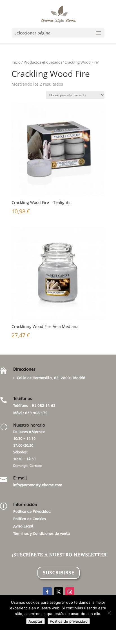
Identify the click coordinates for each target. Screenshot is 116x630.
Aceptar (35, 621)
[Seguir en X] (58, 591)
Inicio (16, 62)
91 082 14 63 (43, 405)
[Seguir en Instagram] (69, 591)
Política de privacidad (69, 621)
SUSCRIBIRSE (58, 572)
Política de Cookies (29, 519)
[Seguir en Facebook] (47, 591)
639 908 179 (36, 413)
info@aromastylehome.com (37, 485)
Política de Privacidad (32, 511)
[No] (109, 613)
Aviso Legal (23, 526)
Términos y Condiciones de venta (41, 533)
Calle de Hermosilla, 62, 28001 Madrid (51, 378)
